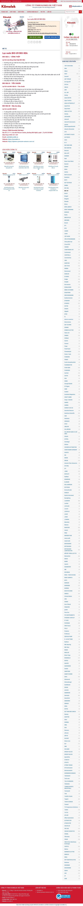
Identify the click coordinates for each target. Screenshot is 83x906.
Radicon (66, 642)
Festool (66, 343)
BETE (65, 180)
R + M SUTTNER (68, 639)
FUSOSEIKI (67, 370)
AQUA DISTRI (67, 97)
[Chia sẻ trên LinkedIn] (40, 42)
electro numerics (68, 319)
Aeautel (66, 76)
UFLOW (66, 815)
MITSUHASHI (67, 546)
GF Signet (66, 386)
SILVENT (66, 738)
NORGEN (66, 582)
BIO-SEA (66, 188)
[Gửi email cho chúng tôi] (70, 34)
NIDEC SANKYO (68, 577)
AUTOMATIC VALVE (69, 134)
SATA (65, 676)
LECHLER (66, 506)
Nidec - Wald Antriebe (70, 575)
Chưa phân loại (68, 241)
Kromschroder (68, 490)
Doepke (66, 281)
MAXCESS (67, 527)
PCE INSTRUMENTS (69, 615)
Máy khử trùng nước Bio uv (24, 188)
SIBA (65, 725)
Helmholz (66, 418)
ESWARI (66, 327)
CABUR (66, 231)
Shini (65, 719)
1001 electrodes (68, 65)
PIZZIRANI (67, 623)
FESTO (66, 340)
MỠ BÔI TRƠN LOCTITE (70, 553)
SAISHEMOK (67, 666)
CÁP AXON (67, 236)
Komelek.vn (40, 890)
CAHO (66, 233)
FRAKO (66, 359)
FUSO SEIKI (67, 367)
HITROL (66, 439)
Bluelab (66, 201)
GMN (65, 389)
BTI (65, 225)
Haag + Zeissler (68, 399)
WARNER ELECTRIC (69, 851)
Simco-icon (67, 741)
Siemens (66, 730)
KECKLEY (66, 474)
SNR (65, 746)
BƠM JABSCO (67, 206)
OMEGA (66, 593)
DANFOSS (66, 263)
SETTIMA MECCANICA (70, 711)
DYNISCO (66, 303)
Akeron (66, 87)
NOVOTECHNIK (68, 591)
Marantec (66, 522)
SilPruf (66, 735)
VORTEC (66, 846)
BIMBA (66, 185)
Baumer (66, 164)
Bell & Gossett (68, 174)
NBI (65, 569)
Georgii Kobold (68, 383)
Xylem (66, 870)
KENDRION (67, 479)
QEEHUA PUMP (68, 636)
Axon (65, 139)
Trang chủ (4, 11)
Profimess (67, 633)
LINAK (66, 516)
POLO (65, 628)
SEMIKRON (67, 692)
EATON (66, 306)
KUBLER (66, 492)
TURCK (66, 809)
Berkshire (66, 177)
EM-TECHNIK (67, 324)
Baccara (66, 150)
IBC (65, 455)
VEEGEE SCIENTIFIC (69, 831)
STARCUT (66, 759)
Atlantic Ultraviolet (69, 129)
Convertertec (67, 257)
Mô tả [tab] (4, 48)
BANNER (66, 156)
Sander (66, 668)
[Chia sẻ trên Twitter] (31, 42)
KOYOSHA (67, 487)
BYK (65, 228)
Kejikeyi (66, 476)
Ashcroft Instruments (69, 122)
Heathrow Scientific (69, 413)
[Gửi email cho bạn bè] (34, 42)
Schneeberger (68, 682)
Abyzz (66, 71)
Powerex (66, 631)
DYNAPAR (67, 300)
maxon (66, 530)
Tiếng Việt (50, 1)
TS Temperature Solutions (71, 807)
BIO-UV (66, 190)
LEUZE (66, 514)
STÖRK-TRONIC (68, 765)
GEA (65, 378)
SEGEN (66, 687)
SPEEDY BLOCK (68, 751)
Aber (65, 68)
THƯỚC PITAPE (68, 796)
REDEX (66, 650)
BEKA (65, 169)
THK (65, 793)
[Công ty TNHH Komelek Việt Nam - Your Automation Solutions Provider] (8, 6)
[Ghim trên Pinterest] (37, 42)
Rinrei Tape (67, 655)
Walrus (66, 849)
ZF (65, 876)
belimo (66, 172)
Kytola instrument (69, 495)
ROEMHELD (67, 658)
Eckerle (66, 308)
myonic (66, 564)
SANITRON (67, 671)
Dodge (66, 279)
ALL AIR (66, 92)
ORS (65, 599)
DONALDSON (67, 287)
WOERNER (67, 865)
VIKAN (66, 839)
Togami (66, 799)
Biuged (66, 196)
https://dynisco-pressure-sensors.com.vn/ (21, 141)
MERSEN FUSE (68, 535)
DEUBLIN (66, 273)
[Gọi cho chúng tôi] (72, 34)
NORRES (66, 588)
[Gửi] (80, 11)
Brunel (66, 223)
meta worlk (67, 538)
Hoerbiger (67, 441)
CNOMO (66, 247)
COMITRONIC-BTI (69, 249)
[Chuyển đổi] (79, 74)
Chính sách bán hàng (6, 1)
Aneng (66, 95)
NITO (65, 580)
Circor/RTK (67, 244)
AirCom (66, 84)
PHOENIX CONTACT (69, 617)
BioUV (66, 193)
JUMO (66, 471)
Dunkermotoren (68, 298)
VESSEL (66, 834)
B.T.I (65, 142)
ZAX (65, 873)
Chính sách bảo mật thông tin (65, 890)
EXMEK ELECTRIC (69, 330)
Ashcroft (66, 119)
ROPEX (66, 660)
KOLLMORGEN (68, 484)
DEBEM (66, 268)
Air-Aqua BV (67, 81)
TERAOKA (67, 784)
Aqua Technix (67, 100)
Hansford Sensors (69, 410)
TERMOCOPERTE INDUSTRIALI (68, 787)
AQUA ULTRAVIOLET (69, 103)
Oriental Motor (68, 596)
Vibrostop (66, 836)
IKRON (66, 457)
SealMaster (67, 684)
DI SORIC (66, 276)
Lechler (66, 503)
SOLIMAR (66, 749)
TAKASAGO (67, 775)
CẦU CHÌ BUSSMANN (69, 239)
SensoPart (67, 698)
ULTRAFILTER (67, 820)
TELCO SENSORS (68, 781)
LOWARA (66, 519)
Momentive (67, 556)
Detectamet (67, 271)
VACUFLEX (67, 825)
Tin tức (42, 11)
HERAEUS (66, 421)
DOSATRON (67, 292)
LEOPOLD (66, 511)
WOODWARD (67, 867)
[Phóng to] (4, 32)
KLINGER (66, 482)
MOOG (66, 558)
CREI (65, 260)
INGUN (66, 460)
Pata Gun (66, 612)
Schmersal (67, 679)
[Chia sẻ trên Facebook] (28, 42)
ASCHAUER (67, 116)
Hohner (66, 444)
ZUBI (65, 878)
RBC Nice (66, 647)
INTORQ (66, 466)
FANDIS (66, 335)
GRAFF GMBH (68, 397)
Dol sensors (67, 284)
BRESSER (66, 220)
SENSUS (66, 703)
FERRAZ (66, 338)
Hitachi (66, 436)
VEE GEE (66, 828)
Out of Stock (67, 604)
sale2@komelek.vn (12, 137)
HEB (65, 416)
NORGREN (67, 585)
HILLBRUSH (67, 429)
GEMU (66, 381)
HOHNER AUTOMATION (70, 447)
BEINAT (66, 166)
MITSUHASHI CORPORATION (68, 549)
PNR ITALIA (67, 625)
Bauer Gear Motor (69, 161)
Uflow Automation (69, 817)
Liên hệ (49, 11)
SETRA (66, 708)
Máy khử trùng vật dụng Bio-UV (9, 167)
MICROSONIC (67, 543)
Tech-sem (67, 778)
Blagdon (66, 198)
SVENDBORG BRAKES (70, 773)
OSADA (66, 601)
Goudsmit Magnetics (69, 394)
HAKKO (66, 402)
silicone (66, 733)
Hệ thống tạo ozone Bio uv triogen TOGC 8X (38, 168)
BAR (65, 158)
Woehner (66, 862)
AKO (65, 89)
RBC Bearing (67, 644)
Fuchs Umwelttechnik (69, 362)
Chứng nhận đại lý (32, 11)
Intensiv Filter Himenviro (70, 463)
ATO (65, 131)
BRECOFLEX (67, 217)
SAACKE (66, 663)
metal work (67, 541)
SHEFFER (66, 717)
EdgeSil (66, 311)
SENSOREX (67, 700)
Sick (65, 727)
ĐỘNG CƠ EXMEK (68, 290)
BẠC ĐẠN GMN (68, 145)
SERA (65, 706)
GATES (66, 375)
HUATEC (66, 452)
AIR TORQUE (67, 79)
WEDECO (66, 854)
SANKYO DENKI (68, 674)
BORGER (66, 212)
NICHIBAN (67, 572)
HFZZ (65, 424)
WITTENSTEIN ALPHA (70, 859)
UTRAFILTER (67, 823)
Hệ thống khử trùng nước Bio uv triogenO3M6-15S (53, 189)
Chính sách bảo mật (16, 1)
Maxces (66, 524)
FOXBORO (67, 357)
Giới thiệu (13, 11)
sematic (66, 690)
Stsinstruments (68, 770)
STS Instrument (68, 767)
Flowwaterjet (67, 351)
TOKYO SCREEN (68, 801)
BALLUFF (66, 153)
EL (65, 316)
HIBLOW (66, 426)
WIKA (65, 857)
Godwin (66, 391)
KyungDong (67, 498)
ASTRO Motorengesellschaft (69, 125)
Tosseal (66, 804)
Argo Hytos (67, 108)
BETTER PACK (68, 182)
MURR (66, 561)
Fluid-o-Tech (67, 354)
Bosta (65, 214)
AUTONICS (67, 137)
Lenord (66, 508)
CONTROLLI (67, 255)
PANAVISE (67, 607)
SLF (65, 743)
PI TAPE (66, 620)
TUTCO (66, 812)
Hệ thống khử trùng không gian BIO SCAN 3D (9, 189)
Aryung (66, 114)
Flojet (65, 346)
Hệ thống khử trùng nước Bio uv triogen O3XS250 (38, 189)
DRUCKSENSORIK (68, 295)
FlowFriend (67, 348)
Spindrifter (67, 757)
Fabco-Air (66, 332)
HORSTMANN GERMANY (70, 449)
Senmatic (66, 695)
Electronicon (67, 322)
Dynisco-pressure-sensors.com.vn (45, 892)
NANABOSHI (67, 566)
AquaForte (67, 106)
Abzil (65, 73)
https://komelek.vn (14, 139)
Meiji (65, 533)
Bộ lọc (66, 204)
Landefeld (67, 500)
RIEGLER (66, 652)
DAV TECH (67, 265)
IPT (65, 468)
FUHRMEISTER (68, 365)
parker (66, 609)
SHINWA (66, 722)
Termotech (67, 791)
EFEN (65, 314)
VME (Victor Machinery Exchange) (70, 842)
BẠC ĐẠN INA (67, 147)
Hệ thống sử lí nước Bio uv (53, 167)
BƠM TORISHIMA (68, 209)
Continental (67, 252)
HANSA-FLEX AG (68, 407)
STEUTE (66, 762)
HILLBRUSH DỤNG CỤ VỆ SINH (70, 432)
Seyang (66, 714)
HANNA (66, 405)
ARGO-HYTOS (68, 111)
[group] (31, 96)
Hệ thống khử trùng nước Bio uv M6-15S (24, 167)
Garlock (66, 373)
